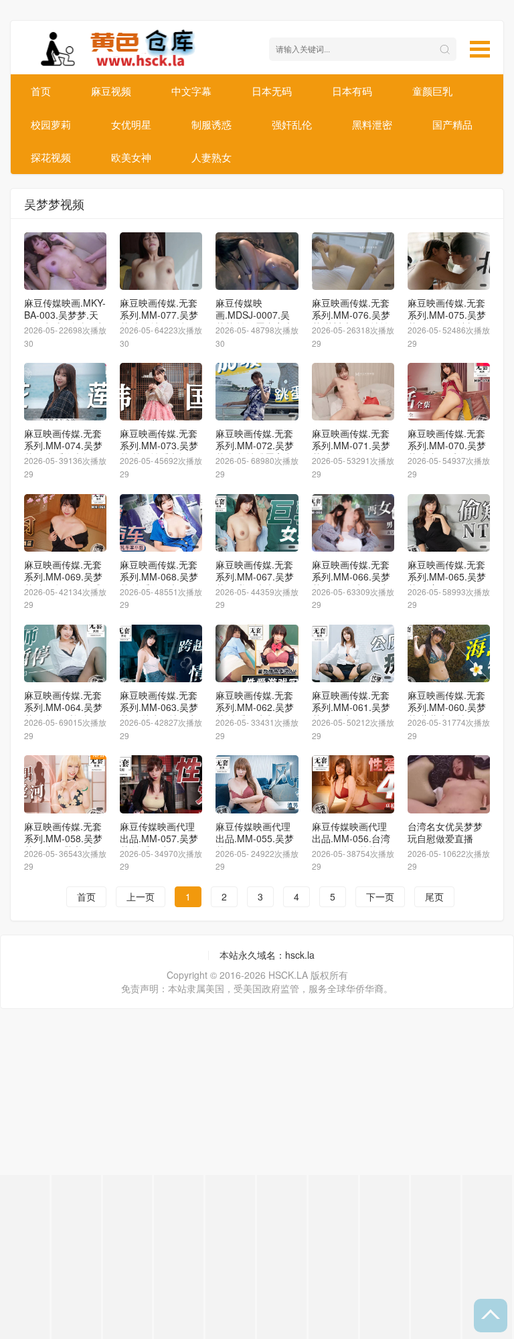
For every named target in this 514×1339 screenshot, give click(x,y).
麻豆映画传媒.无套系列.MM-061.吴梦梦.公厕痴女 (351, 707)
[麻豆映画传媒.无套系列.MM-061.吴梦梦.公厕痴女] (353, 653)
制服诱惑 (211, 124)
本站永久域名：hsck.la (267, 954)
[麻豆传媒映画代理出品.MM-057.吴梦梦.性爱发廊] (161, 784)
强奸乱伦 (292, 124)
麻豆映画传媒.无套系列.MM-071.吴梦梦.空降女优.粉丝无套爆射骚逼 (352, 451)
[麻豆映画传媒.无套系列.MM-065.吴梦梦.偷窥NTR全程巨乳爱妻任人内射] (449, 523)
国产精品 (452, 124)
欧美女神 (131, 157)
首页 (41, 91)
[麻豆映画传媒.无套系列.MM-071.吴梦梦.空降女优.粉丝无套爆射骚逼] (353, 391)
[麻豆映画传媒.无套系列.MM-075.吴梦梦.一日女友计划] (449, 261)
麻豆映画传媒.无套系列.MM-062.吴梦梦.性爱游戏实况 (255, 707)
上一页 (140, 896)
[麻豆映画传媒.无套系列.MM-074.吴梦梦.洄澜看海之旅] (65, 391)
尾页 (434, 896)
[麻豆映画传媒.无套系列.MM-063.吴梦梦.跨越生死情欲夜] (161, 653)
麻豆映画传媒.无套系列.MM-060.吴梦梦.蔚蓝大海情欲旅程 (447, 713)
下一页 (380, 896)
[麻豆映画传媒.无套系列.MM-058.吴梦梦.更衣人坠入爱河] (65, 784)
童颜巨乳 (432, 91)
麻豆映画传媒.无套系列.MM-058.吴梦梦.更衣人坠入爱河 (63, 838)
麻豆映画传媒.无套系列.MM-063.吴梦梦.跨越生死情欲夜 (159, 707)
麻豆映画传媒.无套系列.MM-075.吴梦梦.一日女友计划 (447, 314)
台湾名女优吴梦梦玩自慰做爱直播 (445, 832)
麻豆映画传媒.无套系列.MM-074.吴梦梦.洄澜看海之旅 (63, 445)
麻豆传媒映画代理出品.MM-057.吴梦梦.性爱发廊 (159, 838)
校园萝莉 (51, 124)
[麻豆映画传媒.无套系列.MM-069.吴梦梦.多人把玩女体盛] (65, 523)
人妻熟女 (211, 157)
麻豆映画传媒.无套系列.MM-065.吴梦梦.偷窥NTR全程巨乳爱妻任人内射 (447, 582)
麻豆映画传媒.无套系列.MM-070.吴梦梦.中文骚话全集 (447, 445)
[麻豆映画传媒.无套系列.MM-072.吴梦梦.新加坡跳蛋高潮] (257, 391)
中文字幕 (191, 91)
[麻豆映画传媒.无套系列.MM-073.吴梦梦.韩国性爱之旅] (161, 391)
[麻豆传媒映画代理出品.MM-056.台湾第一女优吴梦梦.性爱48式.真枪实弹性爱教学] (353, 784)
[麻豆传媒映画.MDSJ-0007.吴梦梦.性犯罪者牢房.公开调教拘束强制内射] (257, 261)
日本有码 (352, 91)
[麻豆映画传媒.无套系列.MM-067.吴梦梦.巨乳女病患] (257, 523)
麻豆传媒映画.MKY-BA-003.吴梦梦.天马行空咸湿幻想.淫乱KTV (65, 320)
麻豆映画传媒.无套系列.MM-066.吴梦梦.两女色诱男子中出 (351, 582)
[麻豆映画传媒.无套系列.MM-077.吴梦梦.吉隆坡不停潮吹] (161, 261)
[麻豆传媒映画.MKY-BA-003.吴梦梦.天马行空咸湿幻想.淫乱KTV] (65, 261)
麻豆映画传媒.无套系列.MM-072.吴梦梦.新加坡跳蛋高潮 (255, 445)
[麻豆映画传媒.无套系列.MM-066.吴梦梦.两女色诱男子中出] (353, 523)
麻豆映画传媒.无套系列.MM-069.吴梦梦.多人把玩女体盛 (63, 576)
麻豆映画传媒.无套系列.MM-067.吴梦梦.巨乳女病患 (255, 576)
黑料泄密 (372, 124)
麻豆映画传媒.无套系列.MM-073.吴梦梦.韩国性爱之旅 (159, 445)
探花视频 (51, 157)
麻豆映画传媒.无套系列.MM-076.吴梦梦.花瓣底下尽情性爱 (351, 320)
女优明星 (131, 124)
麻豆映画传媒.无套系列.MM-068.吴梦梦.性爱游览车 (159, 576)
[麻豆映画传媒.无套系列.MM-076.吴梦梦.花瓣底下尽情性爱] (353, 261)
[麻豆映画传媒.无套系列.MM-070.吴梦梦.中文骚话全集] (449, 391)
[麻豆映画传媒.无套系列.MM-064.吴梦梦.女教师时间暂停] (65, 653)
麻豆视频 (111, 91)
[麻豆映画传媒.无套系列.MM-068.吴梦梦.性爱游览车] (161, 523)
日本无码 (272, 91)
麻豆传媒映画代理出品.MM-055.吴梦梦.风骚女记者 (255, 838)
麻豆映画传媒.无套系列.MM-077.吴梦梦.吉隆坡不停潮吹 (159, 314)
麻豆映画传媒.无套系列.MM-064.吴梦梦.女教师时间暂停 (63, 707)
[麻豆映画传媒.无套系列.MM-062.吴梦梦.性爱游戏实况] (257, 653)
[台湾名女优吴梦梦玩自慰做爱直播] (449, 784)
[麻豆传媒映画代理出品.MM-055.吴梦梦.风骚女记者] (257, 784)
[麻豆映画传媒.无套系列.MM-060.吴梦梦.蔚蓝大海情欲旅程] (449, 653)
